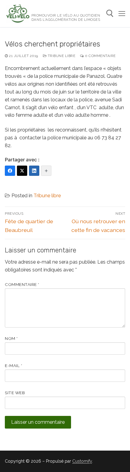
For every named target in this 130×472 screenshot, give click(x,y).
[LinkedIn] (34, 171)
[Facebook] (10, 171)
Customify (82, 461)
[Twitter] (22, 171)
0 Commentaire (100, 56)
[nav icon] (122, 13)
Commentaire (22, 284)
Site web (15, 392)
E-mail (13, 365)
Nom (11, 338)
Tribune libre (61, 56)
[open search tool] (110, 13)
